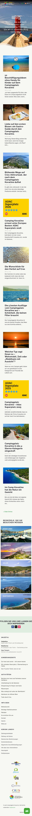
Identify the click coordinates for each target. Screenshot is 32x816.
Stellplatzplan (5, 753)
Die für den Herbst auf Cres (15, 267)
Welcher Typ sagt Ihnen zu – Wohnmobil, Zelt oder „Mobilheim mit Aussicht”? (16, 356)
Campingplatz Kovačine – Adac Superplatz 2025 (13, 404)
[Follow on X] (16, 626)
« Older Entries (7, 511)
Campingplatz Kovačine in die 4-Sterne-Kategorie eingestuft (14, 447)
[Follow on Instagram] (19, 626)
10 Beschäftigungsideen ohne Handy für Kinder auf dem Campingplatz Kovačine (15, 81)
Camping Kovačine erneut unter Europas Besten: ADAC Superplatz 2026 (15, 224)
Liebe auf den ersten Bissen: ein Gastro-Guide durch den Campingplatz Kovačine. (15, 129)
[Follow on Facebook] (12, 626)
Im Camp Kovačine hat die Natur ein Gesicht (14, 489)
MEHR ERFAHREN (10, 535)
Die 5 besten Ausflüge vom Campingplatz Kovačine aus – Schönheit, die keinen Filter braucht (16, 310)
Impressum (12, 807)
